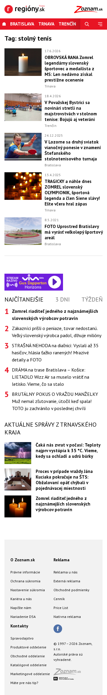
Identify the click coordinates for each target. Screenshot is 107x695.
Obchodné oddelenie (27, 656)
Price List (61, 607)
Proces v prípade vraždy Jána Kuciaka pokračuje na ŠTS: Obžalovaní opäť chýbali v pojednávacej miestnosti (64, 479)
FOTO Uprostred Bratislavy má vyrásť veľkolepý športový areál (74, 232)
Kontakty (19, 626)
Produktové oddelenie (28, 647)
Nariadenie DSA (23, 616)
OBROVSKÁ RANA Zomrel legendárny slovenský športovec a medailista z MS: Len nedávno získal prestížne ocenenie (69, 69)
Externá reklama (67, 581)
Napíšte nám (20, 607)
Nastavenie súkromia (27, 590)
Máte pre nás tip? (24, 682)
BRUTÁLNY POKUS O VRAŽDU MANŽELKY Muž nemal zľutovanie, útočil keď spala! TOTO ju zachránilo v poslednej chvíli (55, 401)
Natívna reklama (67, 616)
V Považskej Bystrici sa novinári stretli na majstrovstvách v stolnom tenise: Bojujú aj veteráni (71, 111)
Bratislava (22, 24)
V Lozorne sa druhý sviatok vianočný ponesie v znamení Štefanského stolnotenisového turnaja (73, 150)
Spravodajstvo (22, 638)
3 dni (62, 299)
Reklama (62, 559)
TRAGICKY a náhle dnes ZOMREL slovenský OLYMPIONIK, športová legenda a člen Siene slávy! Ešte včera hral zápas (72, 192)
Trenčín (50, 125)
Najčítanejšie (23, 299)
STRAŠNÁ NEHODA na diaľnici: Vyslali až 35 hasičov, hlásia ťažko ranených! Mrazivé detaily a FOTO (55, 352)
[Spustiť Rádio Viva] (33, 277)
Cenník (59, 599)
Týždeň (92, 299)
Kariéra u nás (21, 599)
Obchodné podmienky (71, 590)
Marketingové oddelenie (30, 674)
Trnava (46, 24)
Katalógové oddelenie (28, 665)
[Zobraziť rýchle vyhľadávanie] (87, 24)
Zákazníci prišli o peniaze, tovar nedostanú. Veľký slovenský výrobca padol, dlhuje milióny (56, 331)
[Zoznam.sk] (69, 673)
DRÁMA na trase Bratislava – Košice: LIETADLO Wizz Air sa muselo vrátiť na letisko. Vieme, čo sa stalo (50, 377)
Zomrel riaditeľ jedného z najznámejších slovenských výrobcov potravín (63, 503)
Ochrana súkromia (25, 581)
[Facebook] (58, 629)
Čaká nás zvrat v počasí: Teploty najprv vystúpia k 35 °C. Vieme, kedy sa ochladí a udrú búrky (68, 450)
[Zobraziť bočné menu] (100, 24)
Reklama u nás (66, 572)
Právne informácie (25, 572)
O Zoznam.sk (22, 559)
